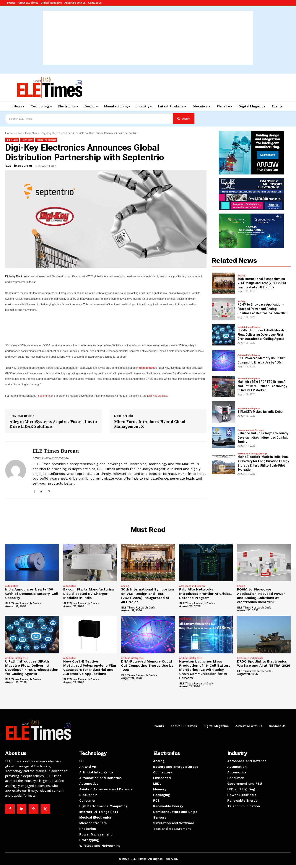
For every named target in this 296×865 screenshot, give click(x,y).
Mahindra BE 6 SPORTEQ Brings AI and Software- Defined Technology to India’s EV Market (262, 386)
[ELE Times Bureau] (15, 470)
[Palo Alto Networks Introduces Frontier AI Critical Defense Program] (206, 562)
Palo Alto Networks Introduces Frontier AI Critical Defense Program (205, 593)
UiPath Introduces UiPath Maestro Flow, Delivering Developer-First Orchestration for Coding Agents (261, 334)
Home (9, 133)
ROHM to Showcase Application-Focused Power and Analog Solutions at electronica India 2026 (262, 309)
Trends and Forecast (46, 139)
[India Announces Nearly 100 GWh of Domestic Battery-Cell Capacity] (32, 562)
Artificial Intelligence (248, 327)
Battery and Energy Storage (252, 454)
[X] (49, 490)
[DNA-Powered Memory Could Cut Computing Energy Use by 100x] (224, 360)
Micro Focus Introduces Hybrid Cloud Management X (149, 424)
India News (32, 133)
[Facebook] (34, 490)
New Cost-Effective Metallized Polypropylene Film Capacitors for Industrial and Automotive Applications (89, 667)
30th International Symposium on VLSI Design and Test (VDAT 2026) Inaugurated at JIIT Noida (261, 283)
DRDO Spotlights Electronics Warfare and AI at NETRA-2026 (263, 663)
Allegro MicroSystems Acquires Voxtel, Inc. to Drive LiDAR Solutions (53, 424)
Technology (27, 139)
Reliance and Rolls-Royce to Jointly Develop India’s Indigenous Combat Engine (262, 437)
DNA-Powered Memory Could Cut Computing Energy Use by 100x (147, 665)
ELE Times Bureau (19, 165)
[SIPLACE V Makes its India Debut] (224, 412)
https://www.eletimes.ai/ (51, 458)
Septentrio (44, 395)
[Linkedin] (41, 490)
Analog (241, 276)
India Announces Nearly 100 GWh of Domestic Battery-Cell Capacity (31, 593)
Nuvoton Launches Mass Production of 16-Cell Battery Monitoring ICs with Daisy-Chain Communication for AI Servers (205, 669)
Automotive (11, 586)
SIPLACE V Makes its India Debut (260, 411)
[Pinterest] (33, 809)
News (19, 133)
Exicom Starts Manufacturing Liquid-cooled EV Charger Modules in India (88, 593)
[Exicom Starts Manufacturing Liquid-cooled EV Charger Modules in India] (90, 562)
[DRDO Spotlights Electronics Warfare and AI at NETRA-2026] (264, 634)
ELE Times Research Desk (22, 603)
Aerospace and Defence (250, 430)
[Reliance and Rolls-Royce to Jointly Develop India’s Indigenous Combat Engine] (224, 438)
